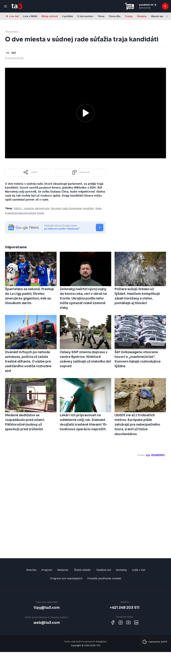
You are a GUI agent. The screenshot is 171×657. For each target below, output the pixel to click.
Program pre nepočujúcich (66, 578)
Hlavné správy (159, 16)
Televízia (31, 569)
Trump (129, 16)
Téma (101, 16)
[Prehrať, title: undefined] (85, 113)
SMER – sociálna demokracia (31, 208)
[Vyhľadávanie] (165, 6)
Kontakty (121, 569)
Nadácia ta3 (104, 569)
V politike (67, 16)
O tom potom (85, 16)
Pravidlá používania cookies (104, 578)
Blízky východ (50, 16)
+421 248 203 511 (124, 607)
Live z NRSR (30, 16)
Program (46, 569)
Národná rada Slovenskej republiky (72, 208)
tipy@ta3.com (47, 607)
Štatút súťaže (82, 569)
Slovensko (11, 31)
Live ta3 (14, 16)
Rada (98, 208)
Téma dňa (114, 16)
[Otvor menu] (6, 6)
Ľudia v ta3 (138, 569)
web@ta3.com (46, 622)
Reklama (62, 569)
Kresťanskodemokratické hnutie (24, 213)
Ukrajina (141, 16)
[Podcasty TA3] (129, 6)
